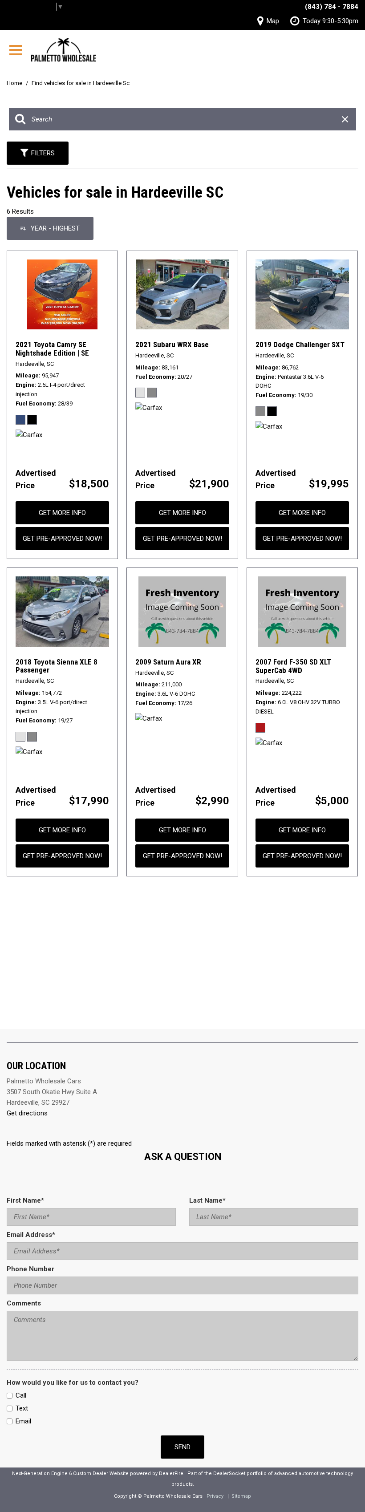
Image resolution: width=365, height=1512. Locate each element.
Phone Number (30, 1269)
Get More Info (62, 513)
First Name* (25, 1200)
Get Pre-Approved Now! (62, 539)
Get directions (27, 1113)
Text (22, 1408)
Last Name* (207, 1200)
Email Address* (31, 1235)
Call (21, 1395)
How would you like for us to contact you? (72, 1382)
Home (15, 83)
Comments (24, 1303)
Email (23, 1421)
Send (182, 1447)
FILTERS (43, 153)
